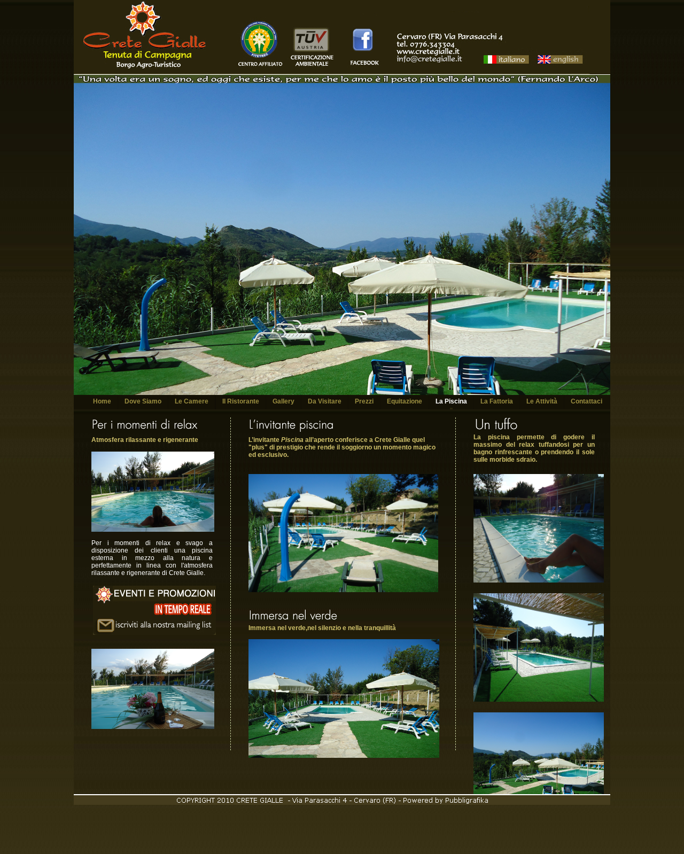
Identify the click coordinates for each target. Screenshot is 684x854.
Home (102, 401)
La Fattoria (496, 401)
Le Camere (191, 401)
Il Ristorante (240, 401)
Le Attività (541, 401)
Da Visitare (324, 401)
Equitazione (404, 401)
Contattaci (586, 401)
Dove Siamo (143, 401)
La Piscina (451, 401)
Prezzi (364, 401)
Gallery (283, 401)
